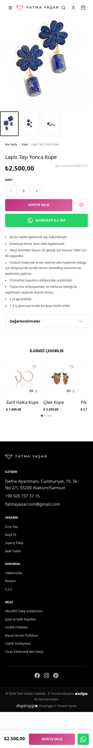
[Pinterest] (55, 676)
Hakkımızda (13, 573)
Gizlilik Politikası (16, 627)
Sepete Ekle (38, 205)
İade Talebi (13, 551)
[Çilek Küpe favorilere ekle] (71, 367)
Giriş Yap (11, 526)
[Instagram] (46, 676)
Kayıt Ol (10, 534)
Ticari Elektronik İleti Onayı (24, 651)
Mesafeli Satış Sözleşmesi (23, 611)
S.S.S (8, 589)
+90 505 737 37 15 (22, 496)
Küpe (25, 144)
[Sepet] (83, 7)
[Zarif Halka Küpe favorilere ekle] (34, 367)
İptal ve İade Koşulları (20, 619)
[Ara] (63, 7)
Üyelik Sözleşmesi (18, 643)
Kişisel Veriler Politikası (21, 635)
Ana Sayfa (11, 144)
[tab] (42, 415)
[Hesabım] (73, 7)
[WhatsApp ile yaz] (83, 739)
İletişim (10, 581)
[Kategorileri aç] (10, 8)
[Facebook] (37, 676)
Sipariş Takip (14, 543)
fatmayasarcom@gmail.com (32, 504)
